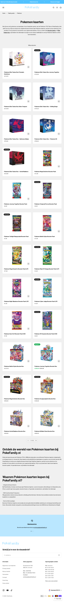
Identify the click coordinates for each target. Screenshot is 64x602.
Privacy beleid (6, 568)
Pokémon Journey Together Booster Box (45, 366)
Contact (4, 577)
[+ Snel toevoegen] (28, 67)
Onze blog (5, 580)
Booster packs (52, 30)
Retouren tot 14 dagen (51, 1)
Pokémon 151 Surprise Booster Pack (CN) (45, 334)
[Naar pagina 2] (36, 440)
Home (3, 13)
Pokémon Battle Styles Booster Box (14, 366)
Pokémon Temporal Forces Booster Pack (45, 204)
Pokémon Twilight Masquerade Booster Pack (16, 236)
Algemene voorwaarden (9, 565)
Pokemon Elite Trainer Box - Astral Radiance (16, 171)
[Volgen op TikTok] (11, 590)
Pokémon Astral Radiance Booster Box (14, 431)
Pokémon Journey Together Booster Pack (15, 204)
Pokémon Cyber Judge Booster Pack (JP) (45, 301)
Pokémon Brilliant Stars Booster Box (44, 431)
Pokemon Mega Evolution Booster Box (14, 398)
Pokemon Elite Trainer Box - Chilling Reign (46, 106)
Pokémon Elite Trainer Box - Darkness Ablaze (16, 139)
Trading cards (11, 13)
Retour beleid (6, 571)
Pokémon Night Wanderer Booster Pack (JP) (16, 301)
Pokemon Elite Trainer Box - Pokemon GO (45, 139)
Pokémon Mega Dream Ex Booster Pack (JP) (16, 269)
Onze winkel (5, 583)
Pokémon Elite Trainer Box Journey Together (46, 72)
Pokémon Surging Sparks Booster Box (45, 398)
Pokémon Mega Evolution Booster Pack (45, 171)
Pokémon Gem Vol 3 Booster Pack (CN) (14, 334)
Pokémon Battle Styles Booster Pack (44, 236)
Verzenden (5, 574)
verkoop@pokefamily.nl (40, 527)
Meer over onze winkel (51, 581)
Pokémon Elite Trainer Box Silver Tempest (15, 106)
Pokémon (19, 13)
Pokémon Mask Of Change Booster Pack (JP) (46, 269)
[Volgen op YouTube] (7, 590)
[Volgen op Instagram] (3, 590)
